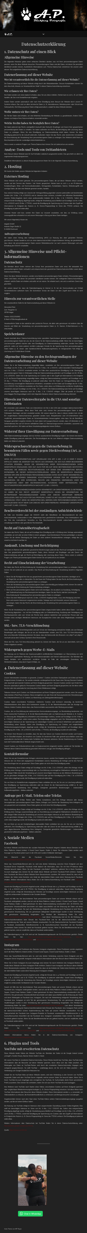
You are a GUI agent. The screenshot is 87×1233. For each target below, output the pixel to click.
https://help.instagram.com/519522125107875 (20, 1030)
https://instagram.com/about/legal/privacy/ (18, 1037)
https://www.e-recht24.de (18, 1130)
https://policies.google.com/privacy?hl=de (18, 1126)
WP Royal (18, 1229)
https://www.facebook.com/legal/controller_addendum (22, 917)
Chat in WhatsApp (32, 1213)
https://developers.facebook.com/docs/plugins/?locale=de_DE (25, 860)
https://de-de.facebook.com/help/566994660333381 (56, 1030)
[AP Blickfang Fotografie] (8, 34)
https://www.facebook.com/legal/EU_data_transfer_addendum (49, 937)
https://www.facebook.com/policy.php (49, 939)
